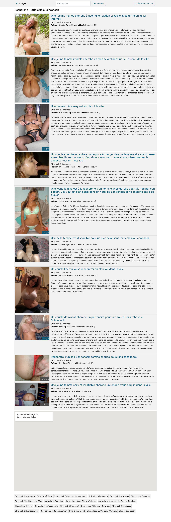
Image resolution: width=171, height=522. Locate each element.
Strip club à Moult (77, 511)
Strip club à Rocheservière (26, 511)
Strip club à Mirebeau (119, 496)
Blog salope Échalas (24, 506)
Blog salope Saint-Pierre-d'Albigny (81, 501)
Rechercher (99, 3)
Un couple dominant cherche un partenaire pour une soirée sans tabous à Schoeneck (97, 319)
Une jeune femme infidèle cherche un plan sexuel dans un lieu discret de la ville (100, 59)
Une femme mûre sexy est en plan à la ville (77, 106)
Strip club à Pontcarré (69, 506)
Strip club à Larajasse (121, 506)
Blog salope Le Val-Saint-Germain (102, 511)
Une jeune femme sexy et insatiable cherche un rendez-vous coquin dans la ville (101, 385)
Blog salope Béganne (140, 496)
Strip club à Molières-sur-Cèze (28, 501)
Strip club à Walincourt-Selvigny (95, 506)
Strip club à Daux (44, 496)
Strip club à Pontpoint (98, 496)
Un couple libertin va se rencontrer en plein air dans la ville (87, 269)
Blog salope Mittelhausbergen (54, 511)
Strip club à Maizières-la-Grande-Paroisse (117, 501)
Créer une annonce (144, 3)
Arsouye (21, 3)
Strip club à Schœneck (25, 496)
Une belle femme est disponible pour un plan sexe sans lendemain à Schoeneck (100, 238)
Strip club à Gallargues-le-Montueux (70, 496)
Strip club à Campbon (53, 501)
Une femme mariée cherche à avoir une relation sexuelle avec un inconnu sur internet (98, 17)
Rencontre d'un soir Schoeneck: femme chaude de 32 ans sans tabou (94, 356)
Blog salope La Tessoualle (46, 506)
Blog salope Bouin (127, 511)
